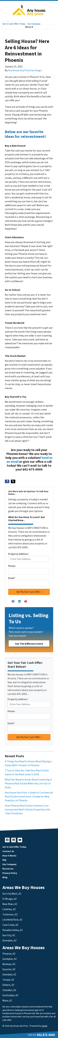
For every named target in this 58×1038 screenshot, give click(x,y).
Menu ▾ (29, 27)
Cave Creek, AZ (10, 925)
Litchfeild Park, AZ (12, 920)
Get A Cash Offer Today (13, 24)
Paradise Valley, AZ (12, 930)
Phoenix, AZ (8, 954)
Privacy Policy (9, 873)
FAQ (4, 859)
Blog (4, 877)
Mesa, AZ (7, 1000)
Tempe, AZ (8, 980)
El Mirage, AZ (9, 899)
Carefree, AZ (9, 909)
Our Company (33, 24)
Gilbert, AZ (8, 985)
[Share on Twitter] (13, 481)
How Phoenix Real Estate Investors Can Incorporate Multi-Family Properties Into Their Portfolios (27, 809)
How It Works (9, 855)
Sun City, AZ (8, 935)
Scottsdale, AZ (10, 995)
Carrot (44, 1025)
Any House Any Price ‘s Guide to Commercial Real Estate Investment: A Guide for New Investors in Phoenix (29, 796)
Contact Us (8, 851)
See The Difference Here (29, 644)
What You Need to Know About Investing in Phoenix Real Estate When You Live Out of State (28, 783)
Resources (8, 868)
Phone (11, 566)
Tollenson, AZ (10, 914)
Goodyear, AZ (9, 959)
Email (12, 578)
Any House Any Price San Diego (25, 70)
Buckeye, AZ (8, 964)
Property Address (18, 554)
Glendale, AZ (9, 974)
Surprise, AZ (8, 969)
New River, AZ (9, 904)
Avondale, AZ (9, 940)
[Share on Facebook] (7, 481)
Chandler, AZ (9, 990)
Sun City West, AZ (11, 893)
